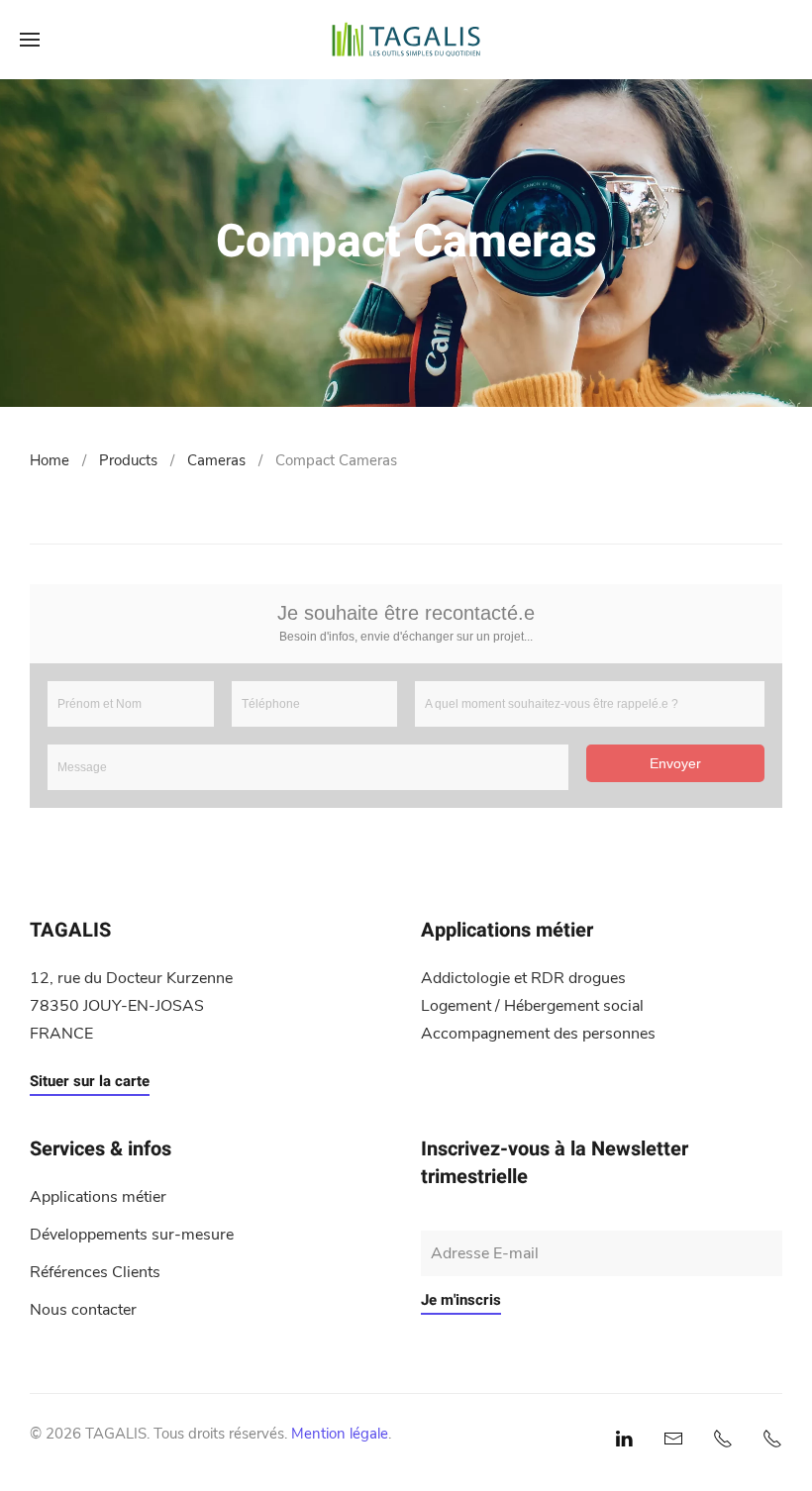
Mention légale (339, 1433)
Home (49, 460)
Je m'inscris (461, 1300)
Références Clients (95, 1272)
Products (128, 460)
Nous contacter (83, 1310)
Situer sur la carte (90, 1081)
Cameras (216, 460)
